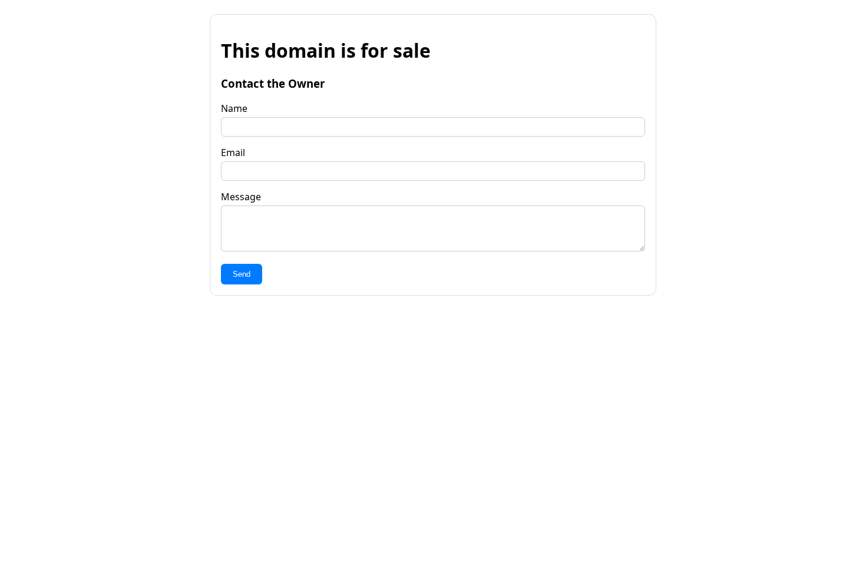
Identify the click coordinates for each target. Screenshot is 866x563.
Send (241, 274)
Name (234, 108)
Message (241, 196)
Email (233, 152)
